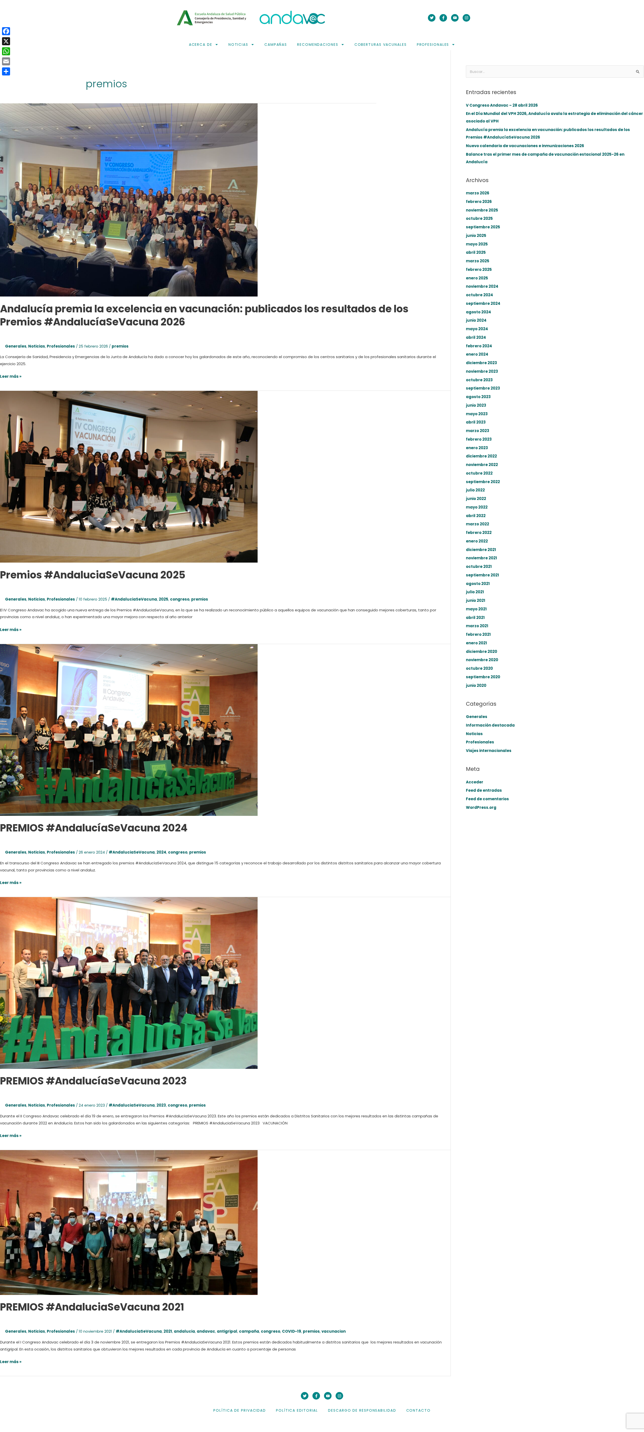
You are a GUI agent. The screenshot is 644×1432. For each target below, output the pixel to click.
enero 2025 (477, 278)
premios (120, 346)
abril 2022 (476, 515)
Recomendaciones (317, 44)
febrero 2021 (478, 634)
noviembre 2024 (482, 286)
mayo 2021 (476, 609)
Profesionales (433, 44)
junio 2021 (475, 600)
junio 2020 (476, 685)
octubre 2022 (479, 473)
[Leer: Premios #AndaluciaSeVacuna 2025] (129, 476)
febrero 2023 (479, 439)
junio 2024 (476, 320)
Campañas (275, 44)
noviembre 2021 (481, 558)
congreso (179, 599)
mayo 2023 (477, 413)
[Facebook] (6, 31)
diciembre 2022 (481, 456)
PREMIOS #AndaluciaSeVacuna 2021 (92, 1307)
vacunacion (333, 1331)
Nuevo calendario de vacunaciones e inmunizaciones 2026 (525, 145)
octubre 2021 (479, 566)
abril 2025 (476, 252)
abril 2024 (476, 337)
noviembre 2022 (482, 464)
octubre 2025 (479, 218)
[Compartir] (6, 71)
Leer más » (10, 376)
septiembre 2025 (483, 227)
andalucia (184, 1331)
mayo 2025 (477, 244)
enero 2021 (476, 643)
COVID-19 (291, 1331)
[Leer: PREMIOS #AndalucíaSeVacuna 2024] (129, 729)
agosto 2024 (478, 312)
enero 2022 (477, 541)
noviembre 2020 (482, 659)
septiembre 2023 (483, 388)
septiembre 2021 (482, 575)
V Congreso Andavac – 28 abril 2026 (502, 105)
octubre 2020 (479, 668)
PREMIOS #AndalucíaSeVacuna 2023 (93, 1081)
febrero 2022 (479, 532)
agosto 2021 (478, 583)
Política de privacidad (239, 1410)
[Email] (6, 61)
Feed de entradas (484, 790)
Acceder (474, 782)
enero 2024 (477, 354)
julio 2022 (475, 490)
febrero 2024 (479, 346)
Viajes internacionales (488, 750)
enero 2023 (477, 447)
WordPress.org (481, 807)
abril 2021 (475, 617)
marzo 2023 (477, 430)
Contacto (418, 1410)
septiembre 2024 (483, 303)
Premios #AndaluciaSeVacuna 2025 (92, 575)
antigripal (227, 1331)
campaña (249, 1331)
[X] (6, 41)
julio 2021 (475, 592)
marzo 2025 (477, 261)
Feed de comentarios (487, 799)
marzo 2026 (477, 193)
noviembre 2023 (482, 371)
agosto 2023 (478, 396)
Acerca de (200, 44)
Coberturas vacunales (380, 44)
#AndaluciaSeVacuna (134, 599)
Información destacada (490, 725)
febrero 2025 (479, 269)
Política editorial (297, 1410)
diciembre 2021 (481, 549)
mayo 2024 (477, 328)
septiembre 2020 (483, 677)
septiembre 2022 (483, 481)
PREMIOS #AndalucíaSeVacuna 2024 (94, 828)
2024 (161, 852)
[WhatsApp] (6, 51)
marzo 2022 (477, 524)
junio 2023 (476, 405)
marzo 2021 (477, 625)
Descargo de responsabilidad (362, 1410)
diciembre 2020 (481, 651)
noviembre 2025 (482, 210)
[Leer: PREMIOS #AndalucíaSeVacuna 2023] (129, 982)
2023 (161, 1105)
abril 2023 (476, 422)
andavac (206, 1331)
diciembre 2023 (481, 362)
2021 (168, 1331)
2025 (163, 599)
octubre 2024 (479, 295)
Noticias (238, 44)
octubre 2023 (479, 380)
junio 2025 (476, 235)
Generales (15, 346)
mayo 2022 (477, 507)
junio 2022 (476, 498)
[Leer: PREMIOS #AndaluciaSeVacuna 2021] (129, 1222)
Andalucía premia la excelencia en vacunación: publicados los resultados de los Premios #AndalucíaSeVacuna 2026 (204, 315)
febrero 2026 (479, 201)
